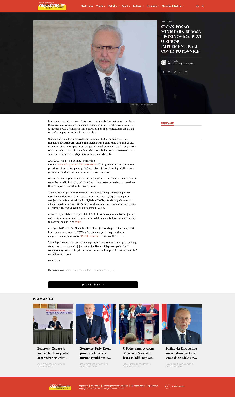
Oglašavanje (153, 386)
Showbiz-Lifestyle (171, 6)
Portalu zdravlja (89, 236)
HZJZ (114, 270)
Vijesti (99, 6)
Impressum (83, 386)
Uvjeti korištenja (138, 386)
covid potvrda (71, 270)
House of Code (118, 389)
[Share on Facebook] (163, 71)
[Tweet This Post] (169, 71)
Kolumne (152, 6)
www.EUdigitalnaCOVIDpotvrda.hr (77, 164)
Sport (125, 6)
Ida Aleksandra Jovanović (49, 364)
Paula (175, 61)
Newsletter (95, 386)
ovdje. (78, 221)
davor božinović (103, 270)
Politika (112, 6)
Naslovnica (87, 6)
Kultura (137, 6)
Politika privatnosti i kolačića (115, 386)
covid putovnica (86, 270)
